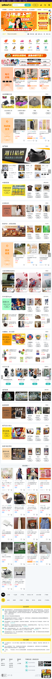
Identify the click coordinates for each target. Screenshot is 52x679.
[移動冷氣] (22, 60)
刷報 (3, 594)
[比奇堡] (30, 60)
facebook (9, 675)
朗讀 (49, 10)
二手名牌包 (46, 600)
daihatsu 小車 (30, 594)
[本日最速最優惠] (46, 673)
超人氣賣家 (32, 9)
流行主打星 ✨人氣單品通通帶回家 (14, 34)
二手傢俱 (46, 594)
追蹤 (8, 383)
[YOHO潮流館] (48, 377)
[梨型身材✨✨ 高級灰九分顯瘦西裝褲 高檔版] (26, 370)
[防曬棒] (47, 60)
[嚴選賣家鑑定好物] (26, 21)
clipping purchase (36, 140)
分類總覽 (4, 9)
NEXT (50, 106)
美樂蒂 (14, 600)
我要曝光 (7, 85)
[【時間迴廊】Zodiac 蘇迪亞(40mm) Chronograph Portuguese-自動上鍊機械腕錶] (12, 370)
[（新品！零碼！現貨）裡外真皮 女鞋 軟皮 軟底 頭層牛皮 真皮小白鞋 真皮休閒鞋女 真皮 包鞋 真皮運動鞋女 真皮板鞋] (33, 372)
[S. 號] (19, 372)
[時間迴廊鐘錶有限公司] (8, 377)
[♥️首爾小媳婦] (22, 377)
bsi (4, 675)
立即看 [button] (7, 192)
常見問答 (11, 663)
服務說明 (3, 665)
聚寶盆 (27, 600)
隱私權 (40, 675)
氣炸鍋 (39, 600)
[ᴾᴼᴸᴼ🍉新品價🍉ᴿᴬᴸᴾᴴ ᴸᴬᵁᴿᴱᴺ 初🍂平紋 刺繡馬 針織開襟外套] (26, 375)
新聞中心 (3, 663)
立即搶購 (20, 88)
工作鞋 (8, 594)
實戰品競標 (46, 182)
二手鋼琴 (21, 600)
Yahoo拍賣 (6, 5)
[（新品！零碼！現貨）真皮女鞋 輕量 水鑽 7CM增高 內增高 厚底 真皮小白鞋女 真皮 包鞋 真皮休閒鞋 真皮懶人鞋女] (39, 375)
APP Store (47, 662)
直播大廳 (46, 389)
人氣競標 (39, 9)
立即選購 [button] (30, 440)
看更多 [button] (7, 213)
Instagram (11, 675)
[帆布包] (38, 64)
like (24, 140)
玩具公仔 (45, 9)
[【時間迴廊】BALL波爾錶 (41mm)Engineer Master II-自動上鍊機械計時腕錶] (12, 375)
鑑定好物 (17, 9)
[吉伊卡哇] (30, 64)
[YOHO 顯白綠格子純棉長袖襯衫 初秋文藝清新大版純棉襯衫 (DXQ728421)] (46, 372)
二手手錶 (22, 594)
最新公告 (11, 667)
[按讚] (13, 286)
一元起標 (15, 594)
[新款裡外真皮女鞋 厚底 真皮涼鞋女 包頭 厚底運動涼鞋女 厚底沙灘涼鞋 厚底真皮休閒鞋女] (39, 370)
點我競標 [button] (30, 196)
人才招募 (19, 663)
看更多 (47, 94)
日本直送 (11, 9)
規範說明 (13, 622)
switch (8, 600)
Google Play (47, 665)
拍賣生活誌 (24, 9)
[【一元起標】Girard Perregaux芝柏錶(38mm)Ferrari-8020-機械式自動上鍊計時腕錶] (6, 372)
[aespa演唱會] (38, 60)
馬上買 (47, 223)
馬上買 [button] (30, 238)
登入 (35, 5)
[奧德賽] (47, 64)
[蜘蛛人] (22, 64)
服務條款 (36, 675)
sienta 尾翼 (38, 594)
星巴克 (33, 600)
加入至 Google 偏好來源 (49, 14)
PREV (2, 106)
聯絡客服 (11, 665)
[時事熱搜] (26, 56)
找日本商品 (46, 296)
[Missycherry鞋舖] (35, 377)
